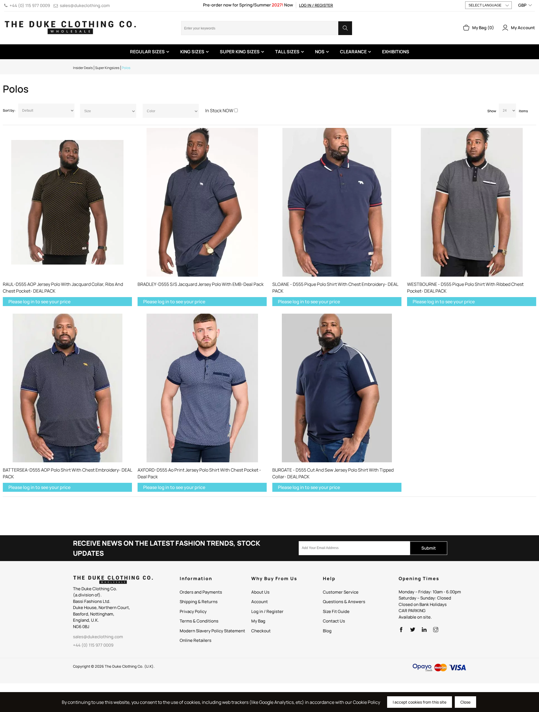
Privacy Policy (193, 611)
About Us (260, 592)
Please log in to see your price (39, 301)
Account (259, 602)
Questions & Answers (344, 602)
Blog (327, 631)
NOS (320, 52)
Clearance (353, 52)
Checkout (261, 631)
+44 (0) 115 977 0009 (30, 5)
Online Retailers (195, 640)
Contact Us (334, 621)
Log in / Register (316, 5)
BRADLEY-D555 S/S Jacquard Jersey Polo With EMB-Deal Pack (201, 284)
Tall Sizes (287, 52)
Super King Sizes (240, 52)
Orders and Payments (201, 592)
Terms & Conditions (199, 621)
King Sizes (192, 52)
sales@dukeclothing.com (85, 5)
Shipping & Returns (199, 602)
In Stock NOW (219, 110)
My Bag (258, 621)
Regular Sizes (147, 52)
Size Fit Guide (336, 611)
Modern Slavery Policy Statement (212, 631)
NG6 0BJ (81, 627)
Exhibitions (395, 52)
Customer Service (340, 592)
